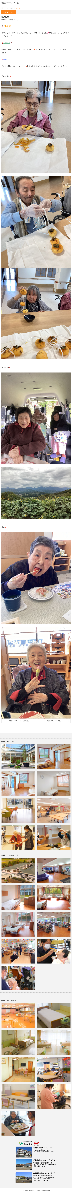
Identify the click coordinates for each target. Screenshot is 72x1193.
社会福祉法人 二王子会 (34, 1190)
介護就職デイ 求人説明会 (54, 721)
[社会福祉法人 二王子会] (10, 3)
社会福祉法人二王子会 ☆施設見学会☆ (20, 721)
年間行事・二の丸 (13, 20)
